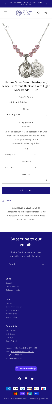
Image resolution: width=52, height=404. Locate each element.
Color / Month (26, 96)
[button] (6, 13)
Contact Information (14, 307)
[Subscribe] (43, 264)
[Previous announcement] (5, 4)
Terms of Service (12, 310)
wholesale (15, 351)
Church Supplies (12, 286)
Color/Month (26, 161)
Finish (26, 109)
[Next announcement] (46, 4)
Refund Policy (11, 317)
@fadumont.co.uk (26, 351)
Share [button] (8, 200)
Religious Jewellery (13, 290)
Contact (9, 303)
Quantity (26, 174)
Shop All (9, 283)
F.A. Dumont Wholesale (18, 399)
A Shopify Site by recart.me (38, 399)
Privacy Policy (11, 314)
